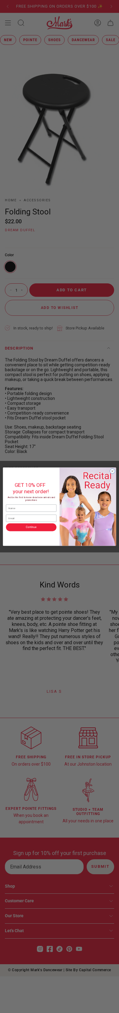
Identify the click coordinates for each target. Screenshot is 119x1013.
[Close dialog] (112, 471)
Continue (31, 527)
